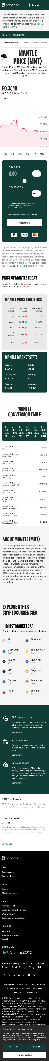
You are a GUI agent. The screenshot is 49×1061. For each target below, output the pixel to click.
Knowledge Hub (8, 906)
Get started (24, 223)
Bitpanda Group (10, 963)
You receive (16, 186)
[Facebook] (4, 975)
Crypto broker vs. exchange (14, 918)
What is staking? (8, 914)
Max (42, 154)
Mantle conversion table (31, 43)
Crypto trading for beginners (14, 910)
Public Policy (18, 967)
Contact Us (16, 992)
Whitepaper (7, 844)
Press (5, 967)
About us (27, 963)
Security (5, 939)
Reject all (36, 1047)
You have (14, 166)
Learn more (17, 732)
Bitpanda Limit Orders (11, 935)
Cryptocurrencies (9, 872)
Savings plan (7, 931)
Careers (40, 963)
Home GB (6, 35)
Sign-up (35, 5)
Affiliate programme (10, 893)
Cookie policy (34, 1040)
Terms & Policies (38, 984)
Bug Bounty (37, 988)
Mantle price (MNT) (12, 43)
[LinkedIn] (24, 975)
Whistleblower (13, 988)
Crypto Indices (8, 876)
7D (12, 154)
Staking (5, 889)
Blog (31, 967)
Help (39, 967)
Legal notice (9, 984)
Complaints (25, 988)
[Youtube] (29, 975)
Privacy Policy (23, 984)
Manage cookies (24, 1055)
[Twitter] (9, 975)
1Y (35, 154)
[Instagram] (34, 975)
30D (20, 154)
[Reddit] (19, 975)
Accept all (13, 1047)
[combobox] (36, 173)
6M (28, 154)
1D (6, 154)
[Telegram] (14, 975)
